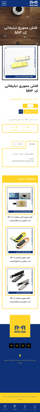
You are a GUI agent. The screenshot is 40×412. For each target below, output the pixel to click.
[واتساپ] (17, 345)
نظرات (18, 144)
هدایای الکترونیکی (14, 120)
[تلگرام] (11, 345)
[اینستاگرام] (28, 345)
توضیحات (32, 144)
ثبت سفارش (29, 112)
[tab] (32, 145)
